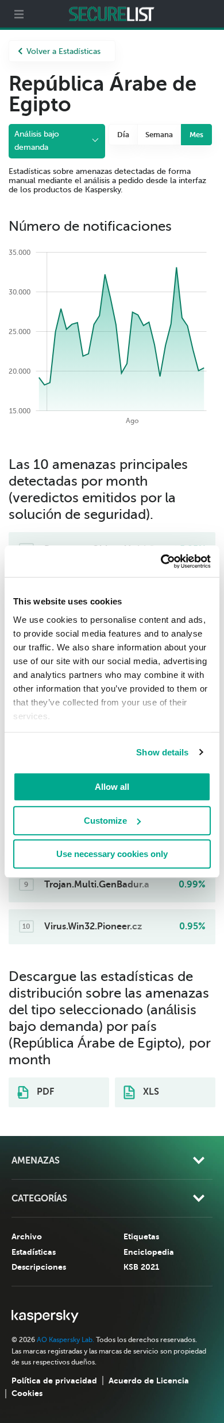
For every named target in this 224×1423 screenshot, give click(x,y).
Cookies (27, 1393)
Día (123, 134)
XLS (150, 1092)
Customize (105, 820)
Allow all (112, 787)
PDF (44, 1092)
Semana (159, 134)
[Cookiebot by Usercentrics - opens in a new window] (161, 561)
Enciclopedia (148, 1252)
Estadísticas (33, 1252)
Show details (162, 752)
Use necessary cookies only (112, 854)
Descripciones (38, 1266)
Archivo (26, 1236)
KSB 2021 (141, 1266)
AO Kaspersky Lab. (65, 1340)
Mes (196, 134)
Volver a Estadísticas (63, 51)
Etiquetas (141, 1236)
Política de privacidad (54, 1380)
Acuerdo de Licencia (149, 1380)
